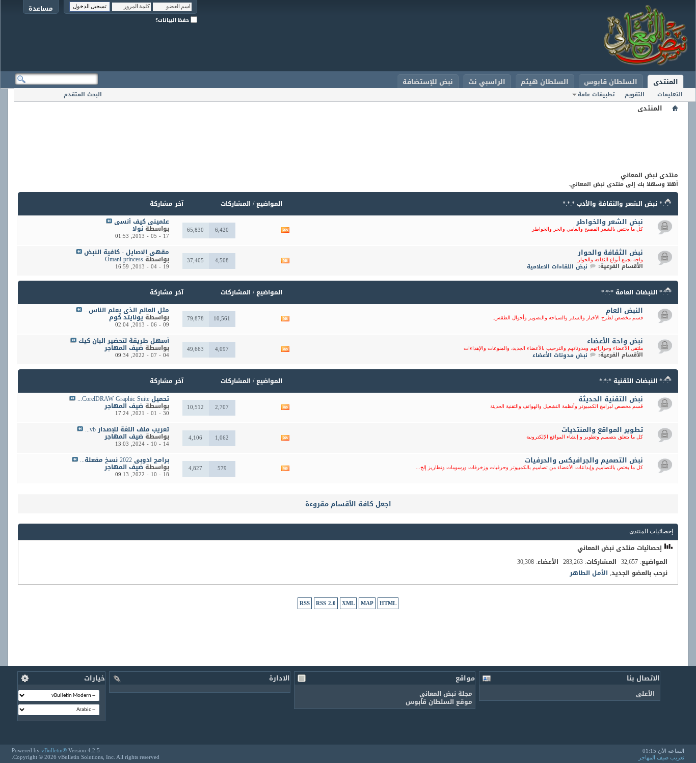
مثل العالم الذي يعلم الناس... (126, 310)
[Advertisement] (348, 137)
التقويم (635, 94)
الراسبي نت (486, 81)
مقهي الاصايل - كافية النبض (126, 252)
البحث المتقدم (83, 94)
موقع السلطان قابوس (439, 701)
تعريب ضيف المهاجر (661, 757)
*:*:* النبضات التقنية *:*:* (635, 381)
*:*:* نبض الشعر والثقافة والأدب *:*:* (617, 203)
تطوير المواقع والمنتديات (602, 429)
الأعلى (645, 693)
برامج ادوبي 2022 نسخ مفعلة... (124, 460)
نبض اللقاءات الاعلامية (557, 266)
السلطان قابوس (610, 81)
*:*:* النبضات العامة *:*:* (636, 292)
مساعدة (41, 8)
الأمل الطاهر (589, 573)
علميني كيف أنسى (141, 221)
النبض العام (624, 310)
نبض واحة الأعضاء (615, 341)
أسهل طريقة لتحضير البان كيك (123, 340)
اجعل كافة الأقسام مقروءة (348, 504)
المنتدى (665, 81)
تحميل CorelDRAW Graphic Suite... (123, 398)
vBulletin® (54, 750)
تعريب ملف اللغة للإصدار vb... (127, 429)
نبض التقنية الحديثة (610, 399)
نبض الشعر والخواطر (609, 221)
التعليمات (670, 94)
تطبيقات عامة (596, 94)
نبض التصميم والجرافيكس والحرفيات (584, 460)
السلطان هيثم (545, 81)
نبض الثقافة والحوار (610, 252)
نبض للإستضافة (428, 81)
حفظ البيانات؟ (173, 20)
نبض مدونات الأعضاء (559, 355)
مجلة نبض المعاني (445, 693)
